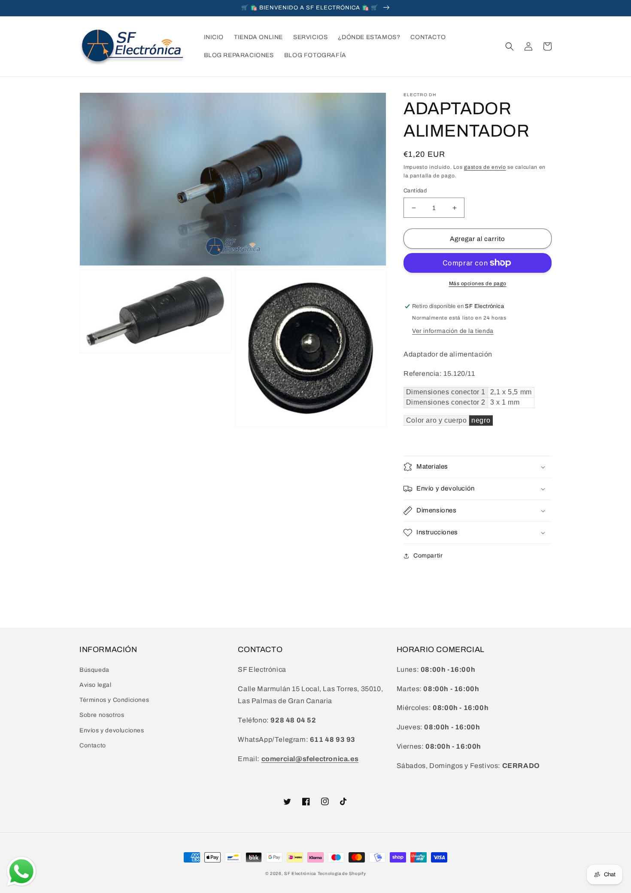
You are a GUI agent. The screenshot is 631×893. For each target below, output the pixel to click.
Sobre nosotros (101, 715)
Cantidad (415, 191)
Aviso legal (95, 685)
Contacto (92, 745)
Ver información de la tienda (453, 331)
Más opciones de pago (478, 283)
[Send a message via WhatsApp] (21, 871)
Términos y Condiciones (114, 700)
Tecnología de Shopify (342, 873)
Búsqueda (94, 670)
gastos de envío (485, 167)
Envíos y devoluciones (111, 730)
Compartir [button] (428, 555)
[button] (509, 46)
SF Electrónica (300, 873)
